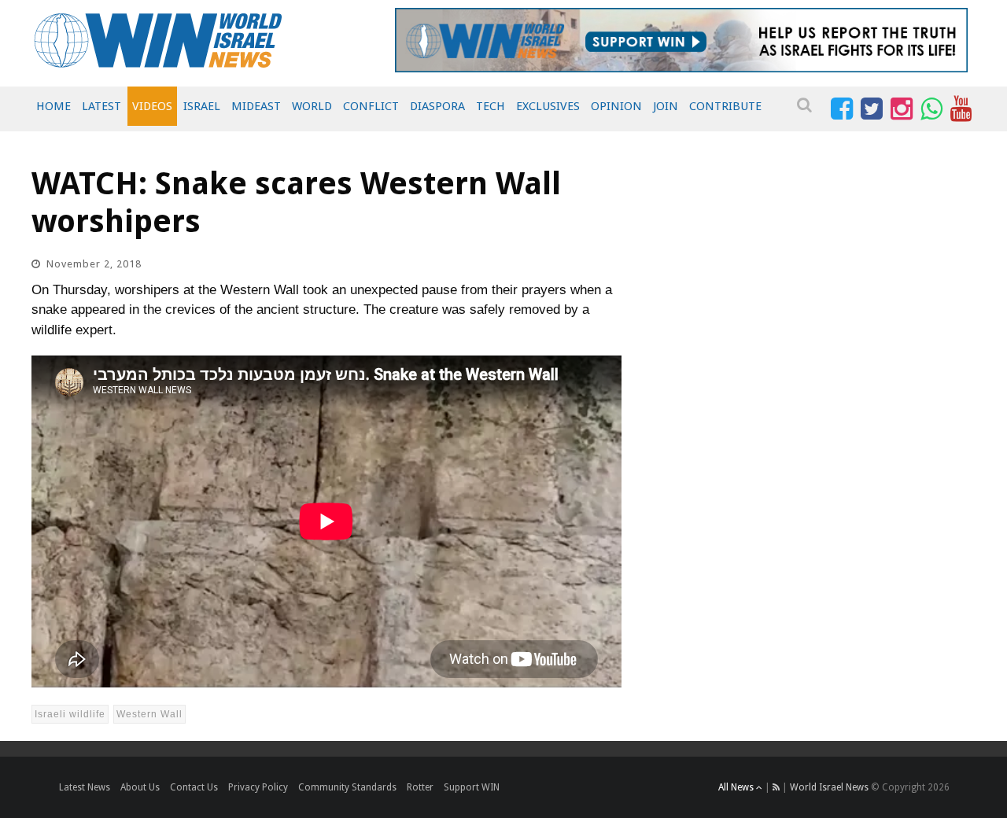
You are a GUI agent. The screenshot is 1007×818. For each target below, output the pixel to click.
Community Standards (347, 787)
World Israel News (829, 787)
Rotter (420, 787)
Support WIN (472, 787)
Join (665, 106)
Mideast (256, 106)
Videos (152, 106)
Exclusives (548, 106)
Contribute (725, 106)
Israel (201, 106)
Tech (490, 106)
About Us (140, 787)
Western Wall (149, 714)
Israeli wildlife (70, 714)
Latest (101, 106)
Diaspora (437, 106)
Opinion (616, 106)
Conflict (371, 106)
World (312, 106)
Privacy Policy (258, 787)
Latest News (84, 787)
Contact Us (194, 787)
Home (53, 106)
